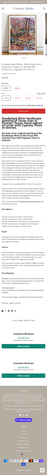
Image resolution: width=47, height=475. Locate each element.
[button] (15, 311)
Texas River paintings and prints (30, 201)
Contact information (23, 450)
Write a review (23, 346)
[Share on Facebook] (2, 311)
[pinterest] (26, 415)
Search (23, 431)
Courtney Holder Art (9, 73)
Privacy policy (24, 441)
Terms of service (23, 444)
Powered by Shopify (23, 470)
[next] (27, 58)
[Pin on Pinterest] (8, 311)
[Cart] (44, 8)
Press (23, 434)
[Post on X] (5, 311)
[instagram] (23, 415)
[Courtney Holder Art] (23, 8)
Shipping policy (23, 447)
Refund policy (23, 437)
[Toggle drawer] (3, 8)
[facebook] (20, 415)
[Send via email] (12, 311)
